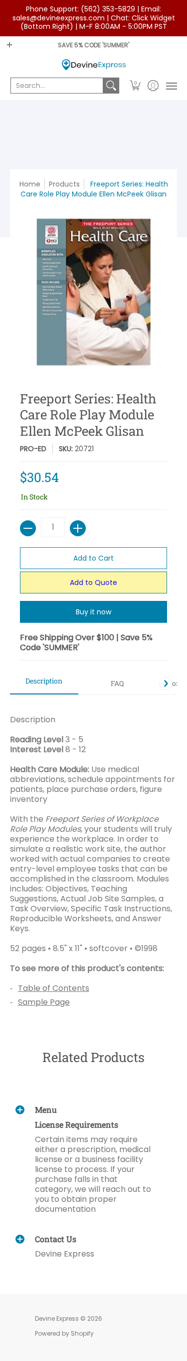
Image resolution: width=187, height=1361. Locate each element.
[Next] (165, 683)
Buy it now (93, 612)
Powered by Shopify (64, 1333)
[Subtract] (28, 528)
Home (29, 184)
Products (64, 184)
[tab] (44, 684)
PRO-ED (33, 449)
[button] (135, 86)
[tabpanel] (93, 856)
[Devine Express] (93, 65)
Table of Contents (53, 988)
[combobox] (56, 86)
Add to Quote (93, 582)
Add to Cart (93, 558)
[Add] (78, 528)
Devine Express (57, 1318)
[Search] (111, 86)
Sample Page (44, 1002)
